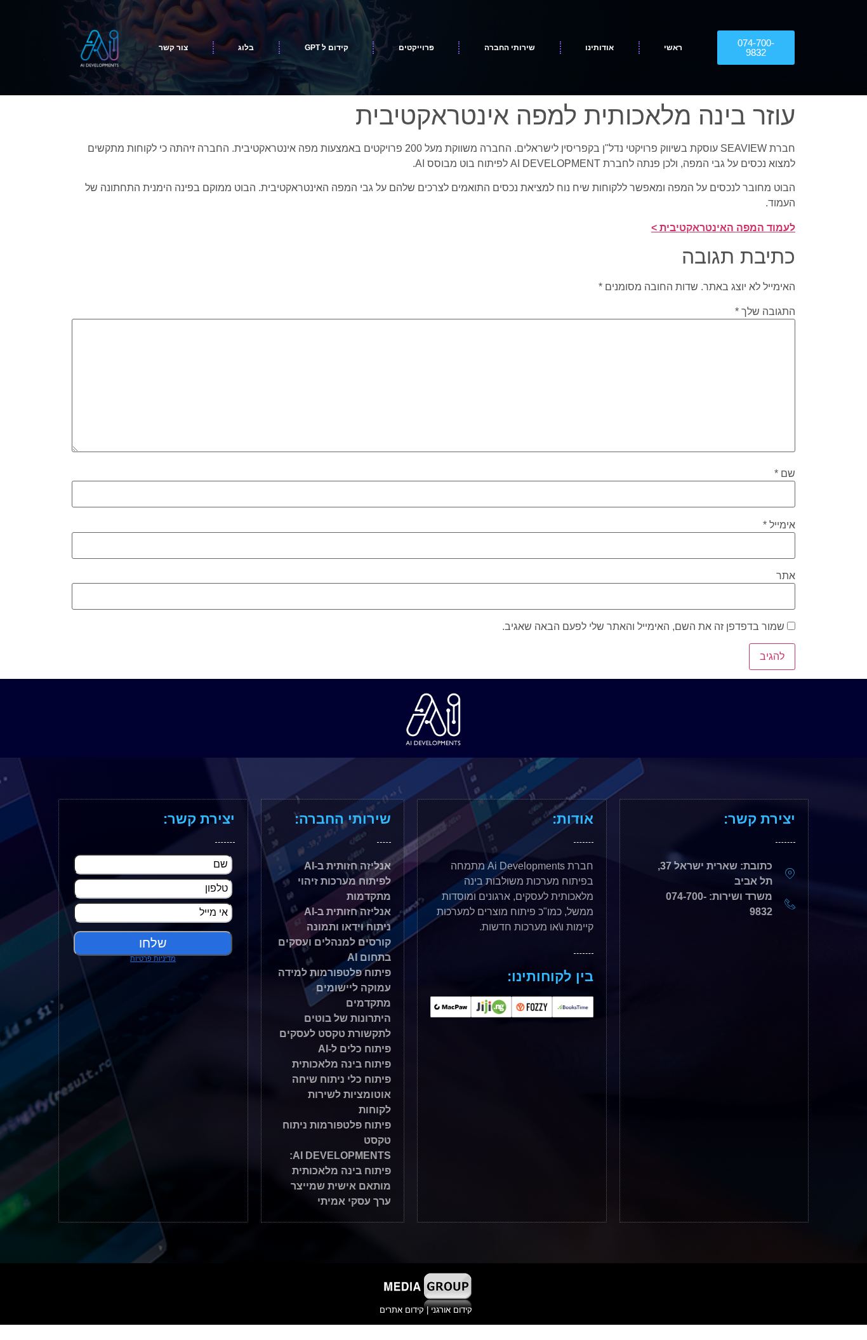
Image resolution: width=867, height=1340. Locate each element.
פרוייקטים (416, 47)
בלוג (246, 47)
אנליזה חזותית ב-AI (347, 911)
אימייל (779, 525)
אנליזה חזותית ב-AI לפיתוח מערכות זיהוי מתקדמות (344, 881)
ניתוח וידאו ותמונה (349, 926)
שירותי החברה (509, 47)
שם (784, 474)
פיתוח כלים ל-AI (354, 1048)
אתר (785, 576)
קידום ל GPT (326, 47)
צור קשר (173, 47)
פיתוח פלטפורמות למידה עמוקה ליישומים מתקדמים (334, 987)
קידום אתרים (402, 1310)
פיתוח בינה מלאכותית (341, 1064)
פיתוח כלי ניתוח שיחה (341, 1079)
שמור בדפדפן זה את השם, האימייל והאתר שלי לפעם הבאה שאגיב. (643, 627)
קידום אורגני (453, 1310)
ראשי (673, 47)
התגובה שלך (765, 312)
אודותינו (599, 47)
